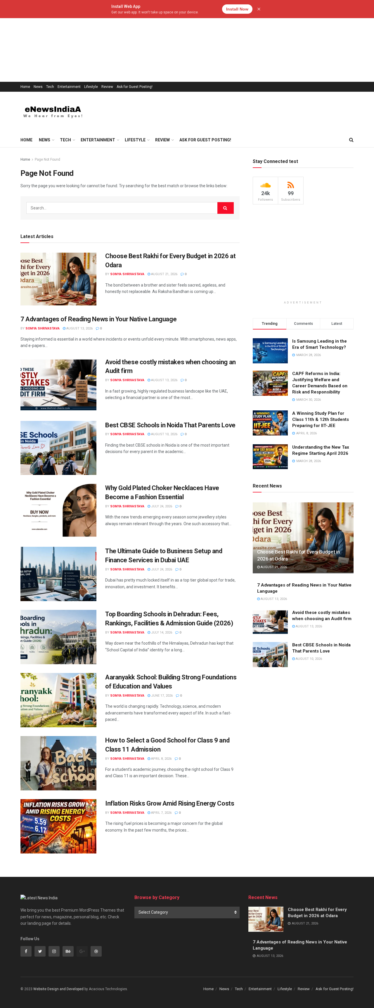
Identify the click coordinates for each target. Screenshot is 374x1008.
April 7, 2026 (161, 813)
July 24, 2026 (161, 506)
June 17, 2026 (161, 696)
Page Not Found (47, 159)
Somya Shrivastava (127, 274)
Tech (50, 87)
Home (25, 87)
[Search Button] (225, 208)
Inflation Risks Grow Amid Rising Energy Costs (169, 803)
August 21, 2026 (163, 274)
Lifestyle (91, 87)
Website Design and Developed (58, 989)
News (38, 87)
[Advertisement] (175, 41)
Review (107, 87)
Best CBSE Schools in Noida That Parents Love (170, 425)
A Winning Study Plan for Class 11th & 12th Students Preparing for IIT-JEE (320, 419)
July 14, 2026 (161, 632)
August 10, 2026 (163, 434)
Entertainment (69, 87)
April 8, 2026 (161, 759)
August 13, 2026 (79, 328)
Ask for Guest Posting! (135, 87)
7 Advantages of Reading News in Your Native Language (98, 319)
